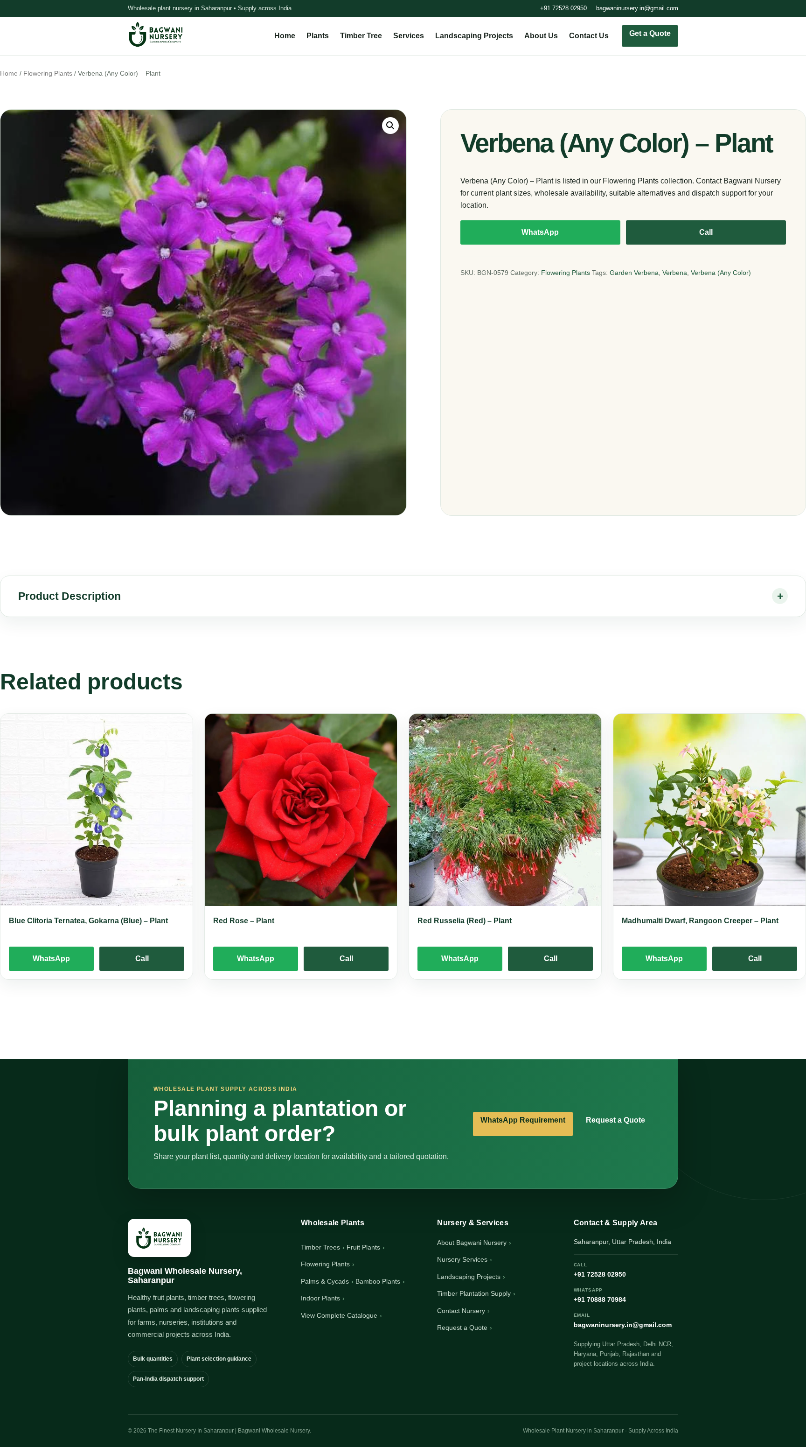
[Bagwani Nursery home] (156, 34)
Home (284, 36)
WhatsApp (540, 232)
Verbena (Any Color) (721, 272)
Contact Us (589, 36)
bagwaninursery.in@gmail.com (637, 8)
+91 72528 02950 (563, 8)
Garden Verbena (634, 272)
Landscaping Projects (474, 36)
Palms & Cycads (325, 1281)
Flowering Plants (47, 73)
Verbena (674, 272)
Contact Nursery (461, 1310)
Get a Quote (650, 33)
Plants (317, 36)
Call (706, 232)
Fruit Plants (363, 1247)
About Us (541, 36)
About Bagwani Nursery (472, 1242)
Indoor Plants (320, 1298)
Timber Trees (320, 1247)
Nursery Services (462, 1259)
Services (408, 36)
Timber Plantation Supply (474, 1293)
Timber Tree (361, 36)
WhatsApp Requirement (522, 1120)
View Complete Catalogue (339, 1315)
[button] (390, 125)
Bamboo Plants (377, 1281)
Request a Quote (615, 1120)
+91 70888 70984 (600, 1295)
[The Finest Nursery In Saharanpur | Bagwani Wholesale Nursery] (159, 1238)
